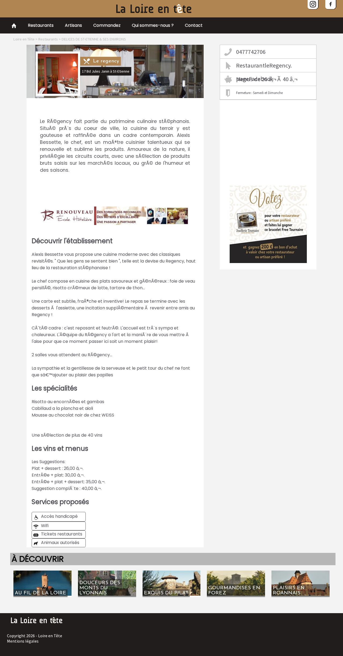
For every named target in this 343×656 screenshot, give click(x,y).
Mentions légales (23, 641)
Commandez (107, 25)
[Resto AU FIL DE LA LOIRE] (42, 573)
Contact (194, 25)
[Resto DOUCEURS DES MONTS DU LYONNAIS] (107, 573)
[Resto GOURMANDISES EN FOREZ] (236, 573)
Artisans (73, 25)
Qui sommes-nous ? (153, 25)
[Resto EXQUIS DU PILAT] (171, 573)
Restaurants (41, 25)
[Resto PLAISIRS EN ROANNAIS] (300, 573)
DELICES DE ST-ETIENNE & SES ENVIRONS (94, 39)
